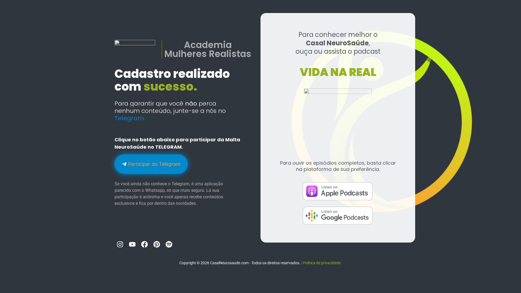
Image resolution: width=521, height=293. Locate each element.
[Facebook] (144, 244)
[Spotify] (168, 244)
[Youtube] (132, 244)
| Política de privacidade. (321, 263)
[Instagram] (120, 244)
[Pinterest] (156, 244)
